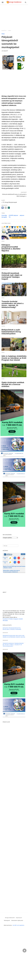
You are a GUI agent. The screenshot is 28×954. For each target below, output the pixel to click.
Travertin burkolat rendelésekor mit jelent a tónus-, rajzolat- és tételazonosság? (12, 304)
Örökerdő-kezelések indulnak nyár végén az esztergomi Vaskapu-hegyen (12, 276)
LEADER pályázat (13, 215)
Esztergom (5, 269)
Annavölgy (4, 215)
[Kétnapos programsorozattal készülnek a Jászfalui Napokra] (14, 233)
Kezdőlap (4, 30)
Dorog (3, 326)
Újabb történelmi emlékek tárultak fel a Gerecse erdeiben (13, 384)
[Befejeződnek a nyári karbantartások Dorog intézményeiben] (14, 317)
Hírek (9, 30)
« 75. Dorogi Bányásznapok (9, 202)
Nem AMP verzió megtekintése (18, 925)
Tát (9, 217)
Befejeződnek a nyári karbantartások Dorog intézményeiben (11, 332)
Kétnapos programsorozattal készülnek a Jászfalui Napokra (11, 248)
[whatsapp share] (9, 208)
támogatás (4, 217)
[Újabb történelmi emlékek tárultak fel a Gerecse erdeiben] (14, 370)
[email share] (6, 208)
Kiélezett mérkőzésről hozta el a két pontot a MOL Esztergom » (14, 195)
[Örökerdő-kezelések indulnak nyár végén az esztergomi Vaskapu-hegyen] (14, 261)
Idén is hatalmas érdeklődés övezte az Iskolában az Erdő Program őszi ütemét (14, 358)
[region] (14, 16)
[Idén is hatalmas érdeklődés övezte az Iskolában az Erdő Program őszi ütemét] (14, 344)
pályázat (22, 215)
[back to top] (24, 950)
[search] (25, 2)
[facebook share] (3, 208)
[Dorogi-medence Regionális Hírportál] (14, 2)
